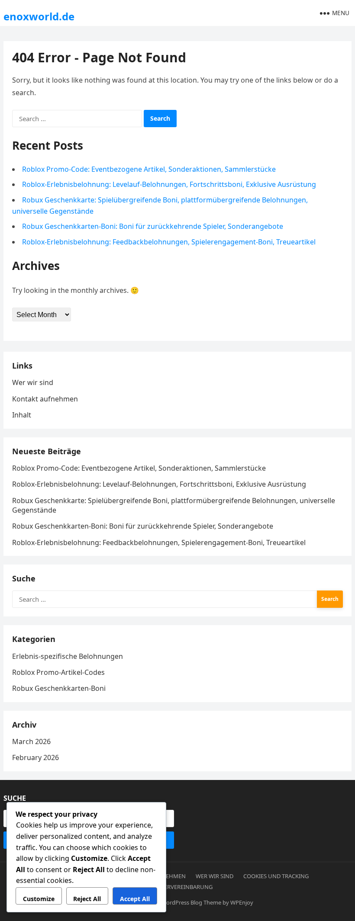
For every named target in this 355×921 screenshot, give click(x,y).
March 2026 (31, 741)
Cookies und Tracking (276, 876)
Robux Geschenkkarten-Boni (59, 688)
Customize (39, 899)
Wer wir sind (32, 382)
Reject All (87, 899)
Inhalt (21, 415)
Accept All (135, 899)
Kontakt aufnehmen (45, 399)
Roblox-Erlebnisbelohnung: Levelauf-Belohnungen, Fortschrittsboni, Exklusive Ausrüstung (169, 184)
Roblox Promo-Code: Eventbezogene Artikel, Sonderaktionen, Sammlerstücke (149, 169)
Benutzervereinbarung (178, 887)
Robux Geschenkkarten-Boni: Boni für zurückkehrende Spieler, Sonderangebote (152, 226)
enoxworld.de (38, 16)
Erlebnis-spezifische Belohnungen (67, 656)
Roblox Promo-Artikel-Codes (58, 672)
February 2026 (35, 757)
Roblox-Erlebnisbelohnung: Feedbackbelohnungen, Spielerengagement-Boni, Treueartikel (169, 242)
